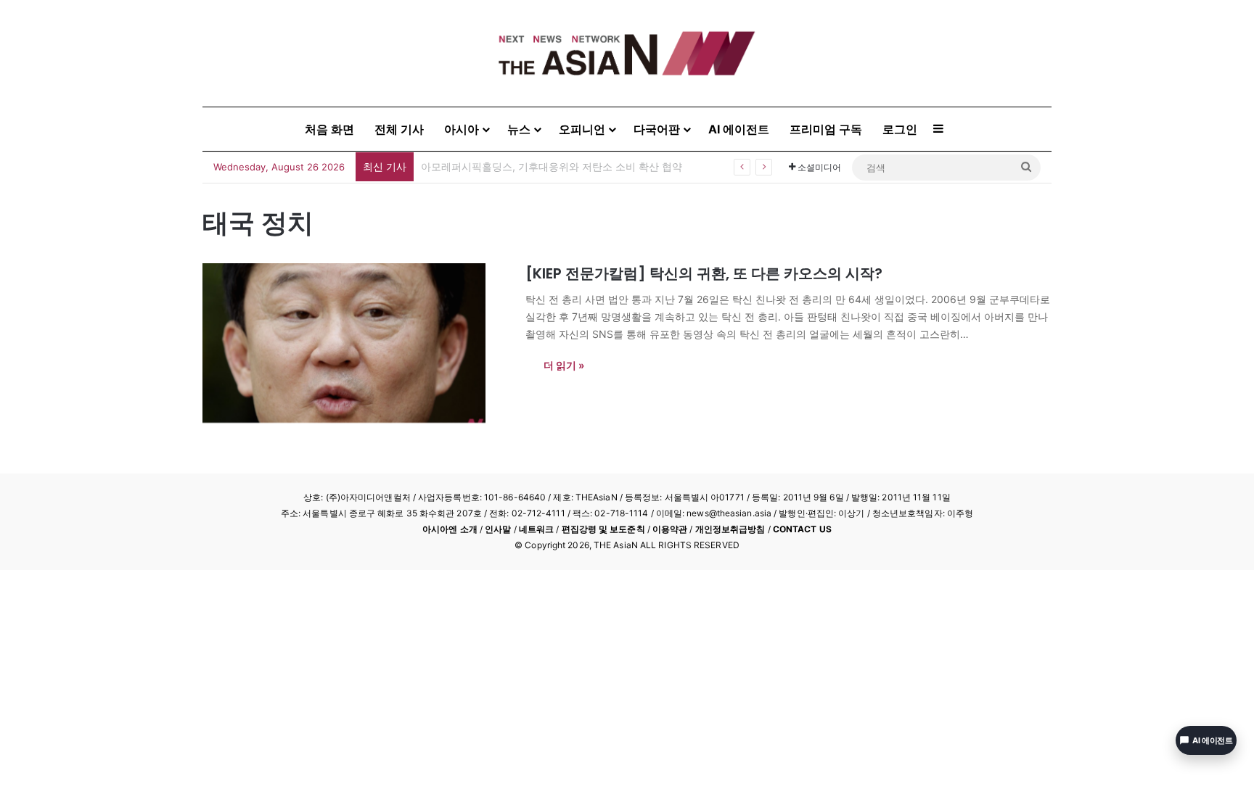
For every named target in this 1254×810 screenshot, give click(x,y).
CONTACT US (802, 529)
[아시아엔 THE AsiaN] (627, 53)
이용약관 (669, 529)
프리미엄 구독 (826, 129)
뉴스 (518, 129)
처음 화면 (329, 129)
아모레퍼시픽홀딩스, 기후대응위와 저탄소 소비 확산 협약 (551, 166)
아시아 (461, 129)
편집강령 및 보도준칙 (603, 529)
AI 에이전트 (738, 129)
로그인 (899, 129)
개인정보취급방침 (730, 529)
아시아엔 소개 (450, 529)
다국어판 (657, 129)
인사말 (498, 529)
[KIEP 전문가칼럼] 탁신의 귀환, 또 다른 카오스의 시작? (703, 273)
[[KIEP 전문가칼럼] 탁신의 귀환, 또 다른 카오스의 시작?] (354, 343)
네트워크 (536, 529)
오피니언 (582, 129)
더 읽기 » (564, 365)
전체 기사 (399, 129)
